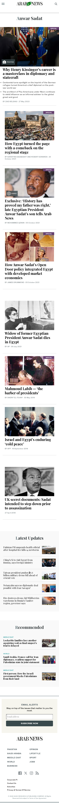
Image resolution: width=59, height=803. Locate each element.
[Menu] (3, 3)
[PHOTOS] (29, 46)
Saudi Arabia (14, 753)
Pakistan (12, 749)
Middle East (8, 637)
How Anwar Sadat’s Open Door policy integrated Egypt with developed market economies (29, 271)
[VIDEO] (29, 182)
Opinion (34, 749)
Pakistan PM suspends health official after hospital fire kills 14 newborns (21, 548)
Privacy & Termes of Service (18, 790)
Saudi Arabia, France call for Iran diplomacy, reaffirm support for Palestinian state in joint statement (21, 660)
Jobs (32, 762)
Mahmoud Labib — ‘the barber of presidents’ (24, 390)
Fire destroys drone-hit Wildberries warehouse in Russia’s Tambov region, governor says (21, 601)
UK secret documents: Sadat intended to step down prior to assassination (28, 503)
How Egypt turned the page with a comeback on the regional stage (27, 148)
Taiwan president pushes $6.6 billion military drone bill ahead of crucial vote (20, 575)
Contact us (11, 783)
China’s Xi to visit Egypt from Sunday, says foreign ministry (18, 561)
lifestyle (35, 753)
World (6, 654)
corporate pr (12, 780)
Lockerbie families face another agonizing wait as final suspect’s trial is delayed (20, 643)
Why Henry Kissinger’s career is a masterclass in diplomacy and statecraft (29, 73)
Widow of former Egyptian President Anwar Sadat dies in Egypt (27, 337)
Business (12, 766)
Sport (33, 757)
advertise (11, 787)
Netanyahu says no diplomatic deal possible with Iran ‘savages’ (20, 586)
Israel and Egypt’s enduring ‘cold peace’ (28, 441)
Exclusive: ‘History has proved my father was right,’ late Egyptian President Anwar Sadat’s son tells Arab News (28, 209)
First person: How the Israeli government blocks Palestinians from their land (20, 676)
